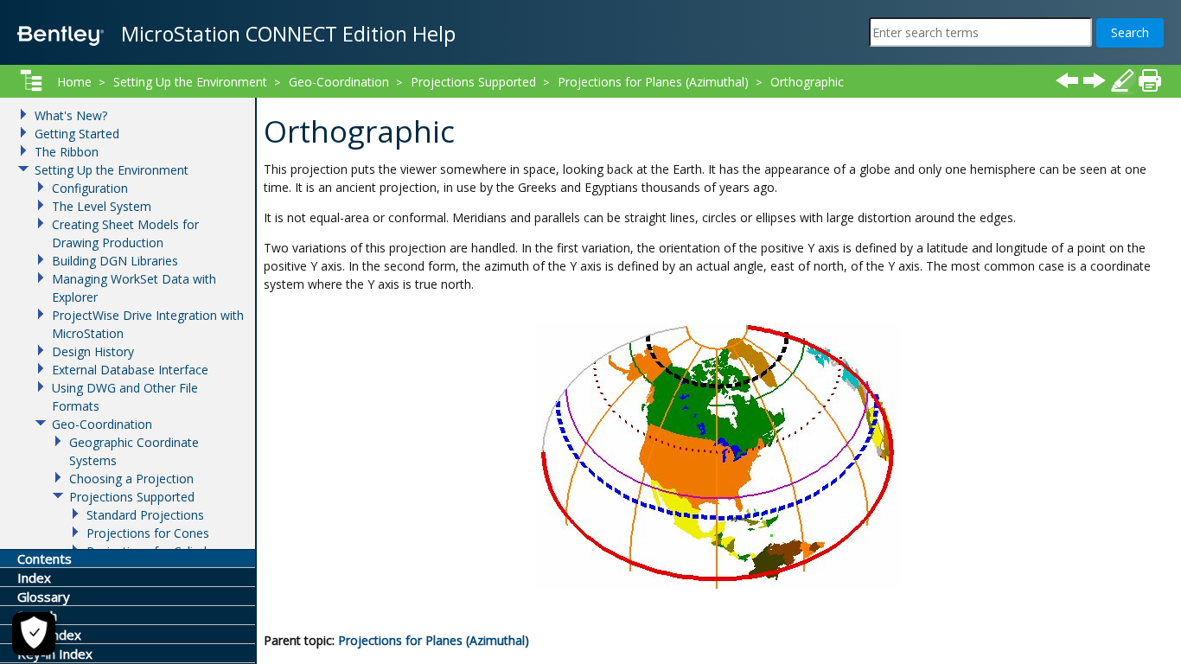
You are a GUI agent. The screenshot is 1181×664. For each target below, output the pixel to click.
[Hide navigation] (31, 80)
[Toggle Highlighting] (1122, 80)
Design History (93, 351)
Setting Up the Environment (190, 81)
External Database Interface (130, 369)
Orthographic (807, 81)
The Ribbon (67, 152)
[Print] (1150, 80)
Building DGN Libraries (115, 260)
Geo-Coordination (339, 81)
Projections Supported (473, 81)
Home (74, 81)
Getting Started (77, 133)
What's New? (71, 115)
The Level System (101, 206)
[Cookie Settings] (33, 633)
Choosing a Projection (131, 478)
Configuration (90, 188)
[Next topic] (1094, 80)
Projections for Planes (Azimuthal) (433, 640)
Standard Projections (145, 515)
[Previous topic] (1067, 80)
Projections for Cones (147, 533)
